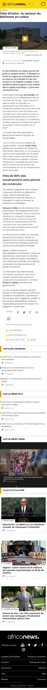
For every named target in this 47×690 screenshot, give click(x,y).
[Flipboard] (36, 645)
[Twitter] (29, 645)
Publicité (42, 668)
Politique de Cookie (37, 662)
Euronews (41, 679)
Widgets (4, 679)
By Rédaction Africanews (12, 61)
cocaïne (7, 564)
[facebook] (42, 645)
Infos (4, 10)
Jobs (3, 674)
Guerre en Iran (10, 609)
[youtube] (23, 645)
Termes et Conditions (37, 657)
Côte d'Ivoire (11, 48)
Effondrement (15, 331)
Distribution (6, 668)
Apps (44, 674)
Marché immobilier (17, 335)
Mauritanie (8, 521)
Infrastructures (16, 340)
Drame (33, 340)
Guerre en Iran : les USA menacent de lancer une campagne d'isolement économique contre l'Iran (23, 616)
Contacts (5, 662)
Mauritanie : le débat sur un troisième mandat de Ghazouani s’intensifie (23, 525)
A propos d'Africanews (10, 657)
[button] (25, 39)
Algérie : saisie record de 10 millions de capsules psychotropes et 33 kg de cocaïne (23, 570)
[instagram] (23, 649)
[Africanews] (16, 4)
